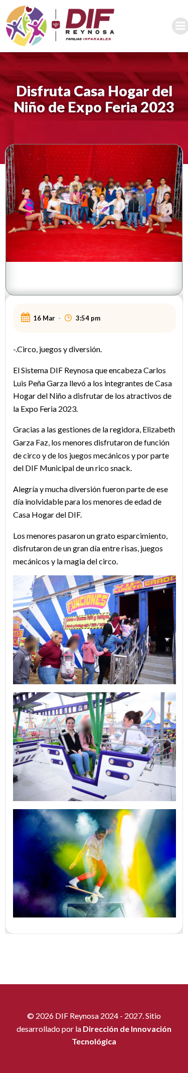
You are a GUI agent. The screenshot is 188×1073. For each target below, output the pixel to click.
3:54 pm (88, 318)
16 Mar (44, 318)
